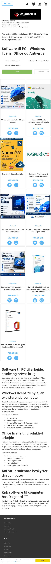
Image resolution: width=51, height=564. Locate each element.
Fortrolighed (7, 523)
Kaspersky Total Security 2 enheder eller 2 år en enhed (38, 175)
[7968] (35, 300)
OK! (43, 560)
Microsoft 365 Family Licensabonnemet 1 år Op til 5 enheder (38, 122)
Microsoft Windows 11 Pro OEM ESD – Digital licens (13, 230)
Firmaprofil (7, 526)
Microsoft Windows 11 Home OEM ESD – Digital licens (38, 230)
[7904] (9, 300)
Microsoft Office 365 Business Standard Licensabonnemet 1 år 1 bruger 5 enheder (38, 289)
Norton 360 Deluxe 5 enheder (12, 174)
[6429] (9, 185)
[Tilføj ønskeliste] (16, 133)
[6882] (35, 185)
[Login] (40, 4)
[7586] (9, 133)
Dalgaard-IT (13, 116)
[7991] (9, 358)
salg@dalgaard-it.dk (13, 25)
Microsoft (38, 116)
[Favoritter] (33, 4)
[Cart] (46, 4)
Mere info (17, 562)
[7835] (35, 243)
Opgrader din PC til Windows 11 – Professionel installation (13, 288)
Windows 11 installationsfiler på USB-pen (12, 121)
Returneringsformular (10, 532)
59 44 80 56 (11, 21)
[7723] (9, 243)
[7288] (35, 133)
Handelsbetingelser (9, 529)
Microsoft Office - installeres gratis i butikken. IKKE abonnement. (12, 346)
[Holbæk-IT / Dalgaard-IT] (25, 14)
